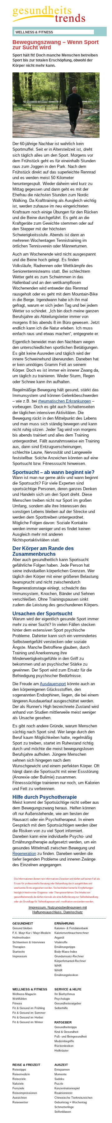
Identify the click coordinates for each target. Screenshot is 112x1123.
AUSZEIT (61, 1065)
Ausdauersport (53, 683)
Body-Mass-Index (65, 951)
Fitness (17, 1003)
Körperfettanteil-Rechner (70, 961)
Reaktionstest (63, 1093)
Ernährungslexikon (66, 975)
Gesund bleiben (22, 928)
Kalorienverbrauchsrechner (71, 933)
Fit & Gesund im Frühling (28, 1008)
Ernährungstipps (64, 947)
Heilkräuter (61, 1050)
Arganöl (59, 937)
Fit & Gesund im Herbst (27, 1017)
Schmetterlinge (64, 1107)
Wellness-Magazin (24, 994)
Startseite (18, 951)
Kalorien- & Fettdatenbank (71, 928)
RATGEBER (63, 1022)
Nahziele (18, 1083)
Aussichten (19, 1097)
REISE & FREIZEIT (26, 1065)
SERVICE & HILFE (68, 989)
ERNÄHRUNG (64, 923)
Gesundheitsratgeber (67, 1003)
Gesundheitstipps (65, 1027)
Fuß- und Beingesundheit (70, 1036)
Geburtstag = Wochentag (70, 1102)
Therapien (18, 947)
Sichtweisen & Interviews (28, 942)
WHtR (58, 970)
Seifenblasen (62, 1111)
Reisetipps (19, 1069)
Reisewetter (20, 1102)
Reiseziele (19, 1079)
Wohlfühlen (19, 998)
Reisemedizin (21, 1074)
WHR (58, 965)
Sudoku (59, 1079)
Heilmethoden (21, 937)
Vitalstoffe (61, 942)
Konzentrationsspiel (67, 1088)
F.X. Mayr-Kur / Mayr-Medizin (31, 933)
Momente (60, 1074)
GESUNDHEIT (22, 923)
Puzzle (58, 1083)
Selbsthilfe (61, 1008)
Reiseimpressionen (24, 1093)
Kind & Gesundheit (66, 1031)
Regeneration (24, 853)
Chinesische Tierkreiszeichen (73, 1097)
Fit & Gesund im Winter (27, 1022)
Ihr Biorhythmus (64, 994)
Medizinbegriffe (64, 1041)
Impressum (19, 956)
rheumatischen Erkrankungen (64, 401)
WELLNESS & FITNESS (34, 32)
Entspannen (62, 1069)
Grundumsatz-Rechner (69, 956)
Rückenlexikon (63, 1045)
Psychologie (62, 998)
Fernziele (18, 1088)
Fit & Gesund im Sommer (28, 1012)
